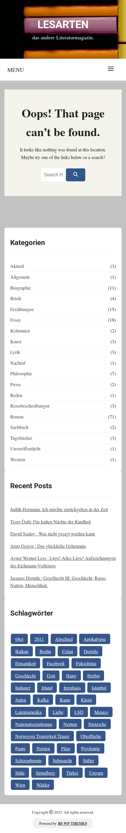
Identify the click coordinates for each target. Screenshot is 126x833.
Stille (20, 773)
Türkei (72, 773)
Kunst (15, 341)
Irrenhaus (72, 688)
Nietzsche (97, 724)
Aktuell (17, 266)
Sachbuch (19, 427)
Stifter (88, 760)
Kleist (86, 700)
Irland (47, 688)
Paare (20, 748)
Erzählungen (22, 309)
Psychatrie (90, 748)
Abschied (64, 639)
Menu (15, 69)
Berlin (45, 651)
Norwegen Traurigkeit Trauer (42, 736)
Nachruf (17, 363)
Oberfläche (91, 736)
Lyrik (15, 352)
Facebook (56, 663)
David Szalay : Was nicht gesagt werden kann (52, 533)
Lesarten (63, 24)
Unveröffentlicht (25, 448)
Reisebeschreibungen (30, 406)
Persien (43, 748)
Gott (51, 676)
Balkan (21, 651)
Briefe (15, 298)
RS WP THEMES (72, 823)
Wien (20, 785)
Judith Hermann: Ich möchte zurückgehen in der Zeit (59, 509)
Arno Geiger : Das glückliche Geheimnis (48, 546)
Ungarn (96, 773)
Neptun (70, 724)
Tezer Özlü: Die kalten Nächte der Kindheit (50, 521)
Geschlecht (25, 676)
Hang (71, 676)
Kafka (43, 700)
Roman (16, 416)
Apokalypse (95, 639)
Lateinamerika (28, 712)
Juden (20, 700)
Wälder (43, 785)
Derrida (91, 651)
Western (17, 459)
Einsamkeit (25, 663)
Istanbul (99, 688)
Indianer (22, 688)
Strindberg (45, 773)
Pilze (65, 748)
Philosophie (21, 373)
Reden (16, 395)
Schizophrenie (28, 760)
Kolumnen (20, 330)
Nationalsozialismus (33, 724)
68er (19, 639)
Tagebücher (21, 438)
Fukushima (86, 663)
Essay (15, 320)
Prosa (15, 384)
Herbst (93, 676)
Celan (67, 651)
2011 (39, 639)
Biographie (20, 288)
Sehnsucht (62, 760)
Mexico (101, 712)
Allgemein (20, 277)
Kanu (65, 700)
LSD (79, 712)
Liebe (58, 712)
